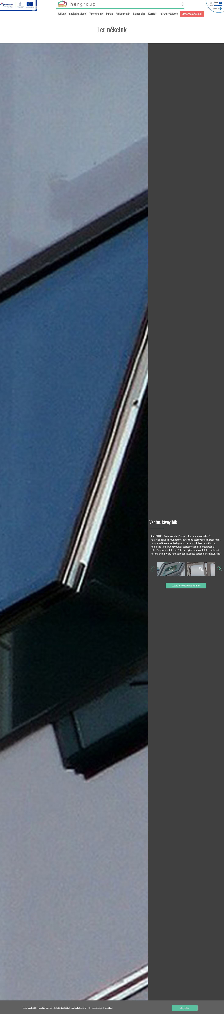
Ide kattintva (58, 1008)
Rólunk (62, 13)
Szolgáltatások (77, 13)
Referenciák (123, 13)
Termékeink (96, 13)
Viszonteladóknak (191, 14)
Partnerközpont (169, 13)
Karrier (152, 13)
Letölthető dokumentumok (186, 585)
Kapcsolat (139, 13)
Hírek (109, 13)
